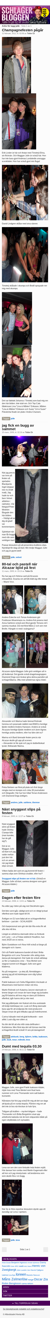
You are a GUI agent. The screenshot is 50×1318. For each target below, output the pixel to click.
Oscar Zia (41, 1279)
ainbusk (15, 1037)
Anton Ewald (6, 1263)
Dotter (12, 1266)
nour (14, 1040)
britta (34, 1037)
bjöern (28, 1037)
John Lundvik (22, 1270)
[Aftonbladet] (11, 3)
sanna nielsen (27, 1284)
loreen (21, 1274)
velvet (19, 557)
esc (25, 1266)
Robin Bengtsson (11, 1283)
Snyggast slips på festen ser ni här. (19, 879)
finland (30, 1266)
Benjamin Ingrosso (19, 1263)
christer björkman (33, 1263)
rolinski (21, 1040)
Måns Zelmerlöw (14, 1279)
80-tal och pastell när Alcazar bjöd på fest (19, 566)
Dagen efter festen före (21, 898)
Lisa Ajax (12, 1275)
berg (22, 1037)
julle (13, 418)
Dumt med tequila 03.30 (22, 1046)
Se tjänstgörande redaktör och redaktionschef (23, 1309)
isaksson (42, 1037)
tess (28, 1040)
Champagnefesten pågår (22, 30)
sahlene (27, 802)
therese (36, 802)
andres (14, 802)
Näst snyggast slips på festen (21, 811)
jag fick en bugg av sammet (18, 427)
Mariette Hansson (33, 1275)
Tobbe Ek (31, 33)
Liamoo (5, 1275)
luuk (9, 1040)
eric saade (19, 1266)
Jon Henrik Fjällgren (35, 1270)
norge (30, 1279)
